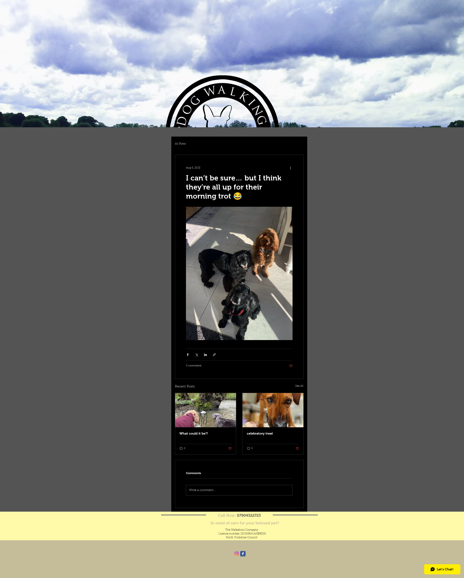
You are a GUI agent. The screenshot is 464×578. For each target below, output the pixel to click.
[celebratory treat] (273, 410)
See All (299, 386)
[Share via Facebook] (187, 354)
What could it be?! (193, 433)
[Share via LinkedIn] (205, 354)
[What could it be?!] (205, 410)
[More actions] (290, 168)
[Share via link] (214, 354)
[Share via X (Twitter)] (196, 354)
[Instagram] (236, 553)
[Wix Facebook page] (243, 553)
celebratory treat (260, 433)
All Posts (180, 144)
